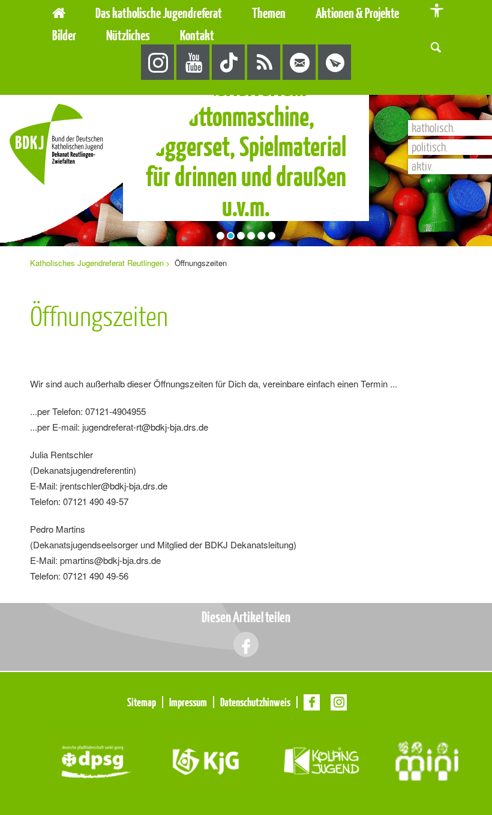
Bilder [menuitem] (64, 35)
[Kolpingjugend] (319, 760)
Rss (264, 63)
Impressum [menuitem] (188, 702)
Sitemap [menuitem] (141, 702)
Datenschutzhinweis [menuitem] (255, 702)
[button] (436, 45)
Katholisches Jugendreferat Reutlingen (97, 262)
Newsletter (335, 63)
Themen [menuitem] (269, 13)
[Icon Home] (58, 11)
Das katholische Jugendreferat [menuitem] (158, 13)
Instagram (158, 63)
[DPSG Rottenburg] (96, 760)
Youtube (193, 63)
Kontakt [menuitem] (197, 35)
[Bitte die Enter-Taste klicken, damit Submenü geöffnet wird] (229, 13)
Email (300, 63)
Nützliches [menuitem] (128, 35)
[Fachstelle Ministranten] (426, 760)
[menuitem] (244, 25)
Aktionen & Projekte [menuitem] (357, 13)
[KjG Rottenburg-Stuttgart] (207, 760)
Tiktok (229, 63)
